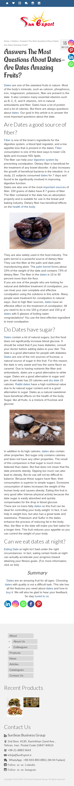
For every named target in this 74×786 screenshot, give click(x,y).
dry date (54, 380)
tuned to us (41, 596)
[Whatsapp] (23, 603)
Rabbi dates (22, 384)
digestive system (43, 159)
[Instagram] (15, 603)
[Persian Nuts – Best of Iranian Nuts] (15, 712)
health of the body (23, 206)
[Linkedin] (7, 603)
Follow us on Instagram (22, 769)
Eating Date (11, 549)
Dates (7, 85)
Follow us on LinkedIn (21, 764)
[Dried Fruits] (15, 702)
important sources (54, 187)
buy (8, 592)
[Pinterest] (38, 603)
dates (15, 112)
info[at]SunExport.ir (20, 755)
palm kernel (43, 266)
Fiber (7, 140)
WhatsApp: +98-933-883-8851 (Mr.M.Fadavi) (36, 760)
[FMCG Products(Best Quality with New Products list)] (31, 702)
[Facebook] (30, 603)
